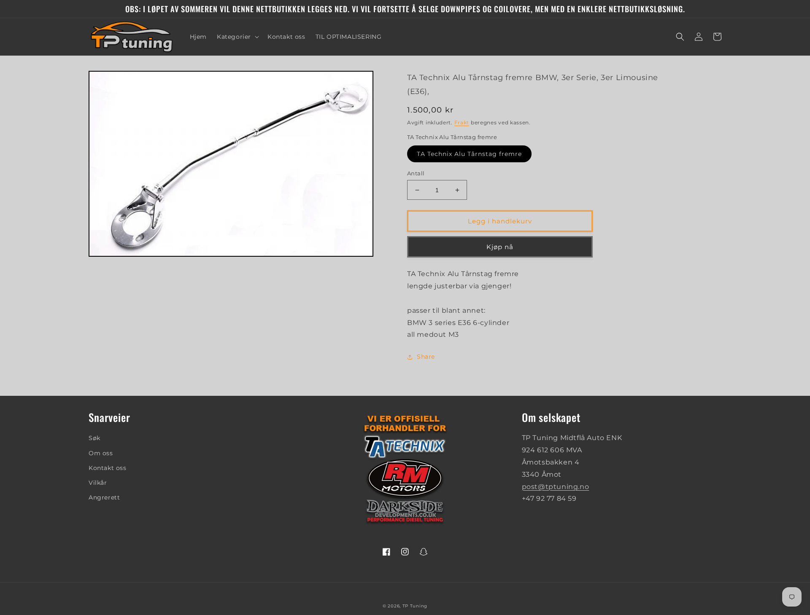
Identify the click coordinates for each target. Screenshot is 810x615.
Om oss (101, 453)
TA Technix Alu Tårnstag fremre (469, 154)
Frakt (462, 122)
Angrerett (104, 497)
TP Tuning (414, 606)
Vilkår (98, 482)
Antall (415, 173)
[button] (237, 37)
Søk (94, 438)
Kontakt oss (108, 468)
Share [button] (426, 356)
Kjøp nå (499, 247)
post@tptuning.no (555, 487)
